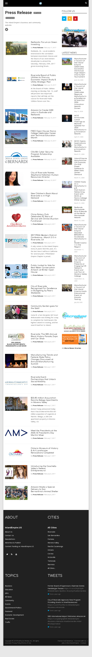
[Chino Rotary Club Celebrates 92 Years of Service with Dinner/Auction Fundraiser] (16, 220)
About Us (8, 532)
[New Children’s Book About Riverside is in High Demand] (16, 199)
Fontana (51, 539)
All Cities (52, 527)
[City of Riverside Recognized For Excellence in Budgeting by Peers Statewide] (16, 290)
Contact (83, 643)
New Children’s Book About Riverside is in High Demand (44, 195)
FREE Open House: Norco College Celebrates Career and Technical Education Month (43, 134)
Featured (8, 611)
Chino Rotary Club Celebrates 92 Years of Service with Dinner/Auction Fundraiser (44, 217)
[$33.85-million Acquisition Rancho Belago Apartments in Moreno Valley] (16, 404)
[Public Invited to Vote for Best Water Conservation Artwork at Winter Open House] (16, 271)
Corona (50, 553)
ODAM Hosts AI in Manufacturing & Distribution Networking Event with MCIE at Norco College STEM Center (80, 191)
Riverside (51, 532)
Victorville (51, 557)
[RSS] (70, 18)
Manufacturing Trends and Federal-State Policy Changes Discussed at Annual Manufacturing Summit (44, 359)
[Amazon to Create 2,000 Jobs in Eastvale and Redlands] (16, 116)
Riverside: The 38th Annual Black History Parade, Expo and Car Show (44, 336)
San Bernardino (54, 535)
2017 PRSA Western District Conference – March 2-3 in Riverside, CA (44, 237)
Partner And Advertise (65, 641)
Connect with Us (80, 641)
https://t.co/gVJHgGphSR (58, 619)
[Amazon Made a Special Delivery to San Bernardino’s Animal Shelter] (16, 493)
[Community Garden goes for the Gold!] (16, 312)
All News (8, 597)
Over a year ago (55, 594)
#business (52, 607)
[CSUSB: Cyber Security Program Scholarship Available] (16, 158)
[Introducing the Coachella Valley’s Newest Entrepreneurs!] (16, 472)
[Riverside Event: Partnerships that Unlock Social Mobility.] (16, 383)
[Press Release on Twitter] (6, 29)
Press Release (19, 12)
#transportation (54, 624)
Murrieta (51, 564)
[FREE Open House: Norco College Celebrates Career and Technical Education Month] (16, 137)
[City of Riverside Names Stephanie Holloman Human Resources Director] (16, 179)
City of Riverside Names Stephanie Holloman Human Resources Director (44, 175)
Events (8, 604)
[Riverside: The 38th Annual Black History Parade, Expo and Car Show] (16, 340)
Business (8, 586)
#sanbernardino (70, 621)
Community (9, 600)
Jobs (7, 593)
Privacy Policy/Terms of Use (21, 643)
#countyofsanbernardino (76, 591)
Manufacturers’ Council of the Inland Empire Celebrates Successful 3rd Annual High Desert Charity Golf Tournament (80, 68)
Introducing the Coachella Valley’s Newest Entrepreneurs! (43, 468)
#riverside (60, 607)
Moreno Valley (53, 542)
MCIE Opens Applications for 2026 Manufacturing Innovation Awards (80, 146)
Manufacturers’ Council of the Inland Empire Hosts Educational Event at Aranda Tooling (80, 292)
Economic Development (14, 615)
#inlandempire (53, 591)
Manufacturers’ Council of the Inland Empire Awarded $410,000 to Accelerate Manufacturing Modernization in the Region (80, 236)
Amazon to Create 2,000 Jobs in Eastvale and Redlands (42, 112)
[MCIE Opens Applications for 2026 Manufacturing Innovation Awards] (67, 143)
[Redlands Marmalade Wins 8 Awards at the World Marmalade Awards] (67, 210)
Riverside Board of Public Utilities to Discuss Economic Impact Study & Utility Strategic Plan (43, 78)
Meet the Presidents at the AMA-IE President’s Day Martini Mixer (44, 433)
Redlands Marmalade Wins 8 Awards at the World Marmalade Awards (80, 212)
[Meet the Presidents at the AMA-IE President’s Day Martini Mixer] (16, 433)
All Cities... (51, 568)
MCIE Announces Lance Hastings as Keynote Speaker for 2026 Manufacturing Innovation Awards (80, 125)
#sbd (79, 621)
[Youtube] (75, 18)
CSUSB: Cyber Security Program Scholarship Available (42, 154)
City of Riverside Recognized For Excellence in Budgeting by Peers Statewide (44, 289)
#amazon (60, 621)
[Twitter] (64, 18)
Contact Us (9, 535)
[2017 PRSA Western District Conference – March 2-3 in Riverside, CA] (16, 241)
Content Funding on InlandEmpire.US (19, 546)
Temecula (51, 561)
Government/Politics (13, 607)
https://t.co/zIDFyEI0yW (74, 588)
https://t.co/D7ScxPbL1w (58, 605)
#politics (62, 591)
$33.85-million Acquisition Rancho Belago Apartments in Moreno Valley (44, 400)
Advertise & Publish (13, 542)
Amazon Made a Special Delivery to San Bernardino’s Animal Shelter (44, 489)
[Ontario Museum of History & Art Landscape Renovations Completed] (16, 452)
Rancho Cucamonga (55, 546)
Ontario (51, 550)
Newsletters (10, 539)
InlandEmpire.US (13, 527)
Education (9, 589)
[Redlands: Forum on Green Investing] (16, 48)
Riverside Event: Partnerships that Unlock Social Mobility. (43, 379)
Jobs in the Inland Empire (70, 643)
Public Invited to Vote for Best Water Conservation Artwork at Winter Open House (43, 268)
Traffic (7, 622)
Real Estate (9, 618)
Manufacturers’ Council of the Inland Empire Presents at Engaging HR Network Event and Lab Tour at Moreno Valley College (80, 266)
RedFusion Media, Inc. (24, 641)
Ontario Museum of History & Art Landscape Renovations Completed (44, 450)
